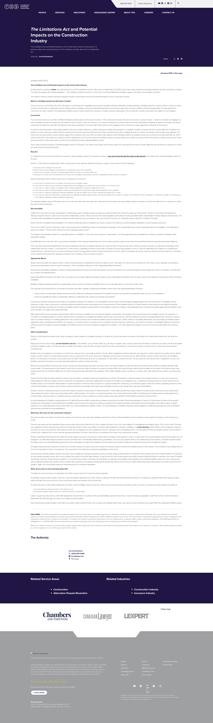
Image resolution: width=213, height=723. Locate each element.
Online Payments (145, 3)
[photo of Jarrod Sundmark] (50, 555)
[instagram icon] (171, 4)
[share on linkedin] (180, 59)
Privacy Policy (146, 675)
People (42, 12)
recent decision (143, 427)
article (53, 89)
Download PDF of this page (171, 73)
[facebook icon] (168, 4)
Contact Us (168, 12)
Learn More (39, 52)
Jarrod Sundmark (46, 56)
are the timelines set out (65, 343)
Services (60, 12)
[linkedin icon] (162, 4)
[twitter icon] (165, 4)
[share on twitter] (173, 59)
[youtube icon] (159, 4)
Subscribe (39, 692)
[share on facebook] (177, 59)
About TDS (129, 12)
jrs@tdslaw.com (77, 556)
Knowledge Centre (104, 12)
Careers (148, 12)
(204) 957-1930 (126, 3)
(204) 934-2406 (77, 553)
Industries (79, 12)
